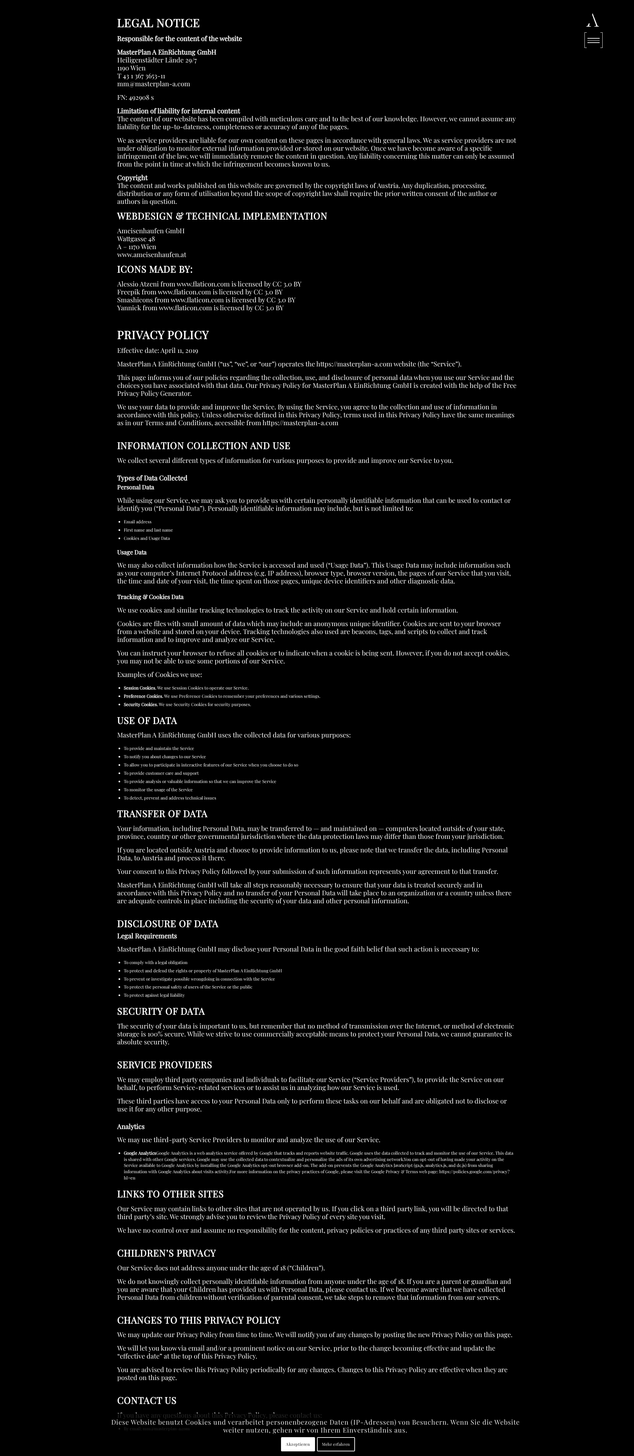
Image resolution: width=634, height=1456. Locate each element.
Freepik (128, 291)
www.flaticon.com (203, 283)
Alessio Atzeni (138, 283)
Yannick (129, 307)
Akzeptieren (298, 1444)
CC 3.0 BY (286, 283)
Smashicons (135, 299)
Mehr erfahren (336, 1444)
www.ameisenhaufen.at (151, 254)
